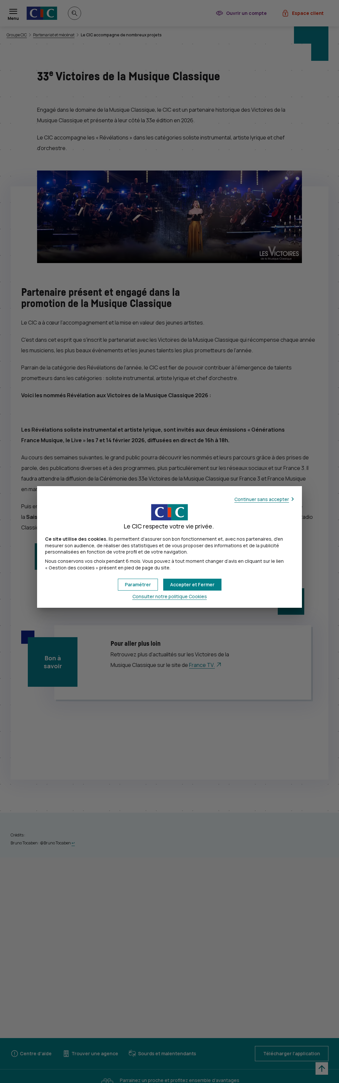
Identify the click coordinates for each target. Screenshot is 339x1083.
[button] (192, 585)
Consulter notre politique (169, 596)
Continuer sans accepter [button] (261, 499)
